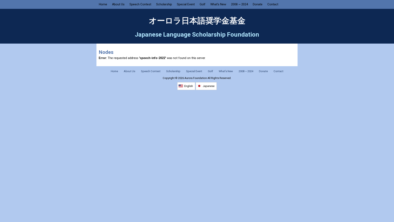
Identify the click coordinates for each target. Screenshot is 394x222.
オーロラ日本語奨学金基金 (197, 20)
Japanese (208, 86)
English (188, 86)
